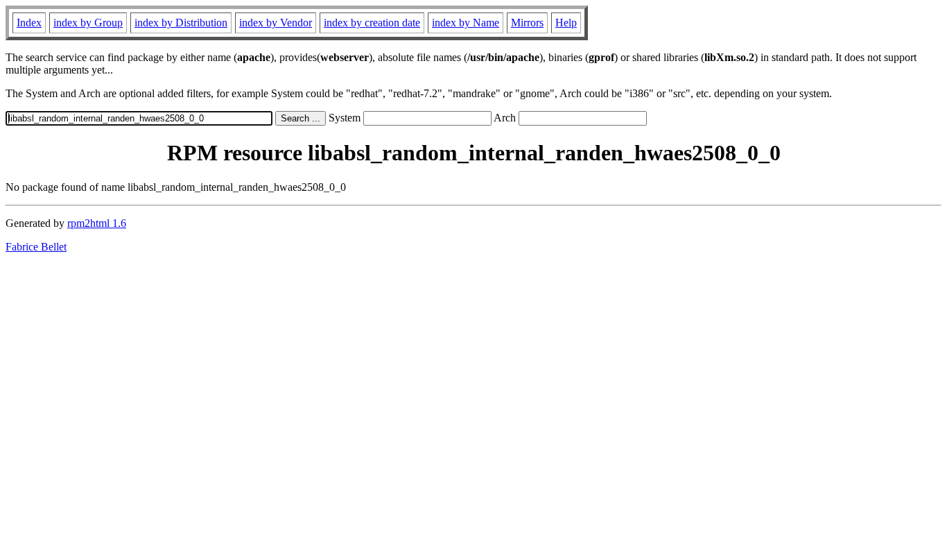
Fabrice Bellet (36, 247)
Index (29, 22)
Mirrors (527, 22)
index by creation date (372, 22)
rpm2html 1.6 (96, 223)
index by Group (88, 22)
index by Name (465, 22)
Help (566, 22)
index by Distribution (180, 22)
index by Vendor (275, 22)
